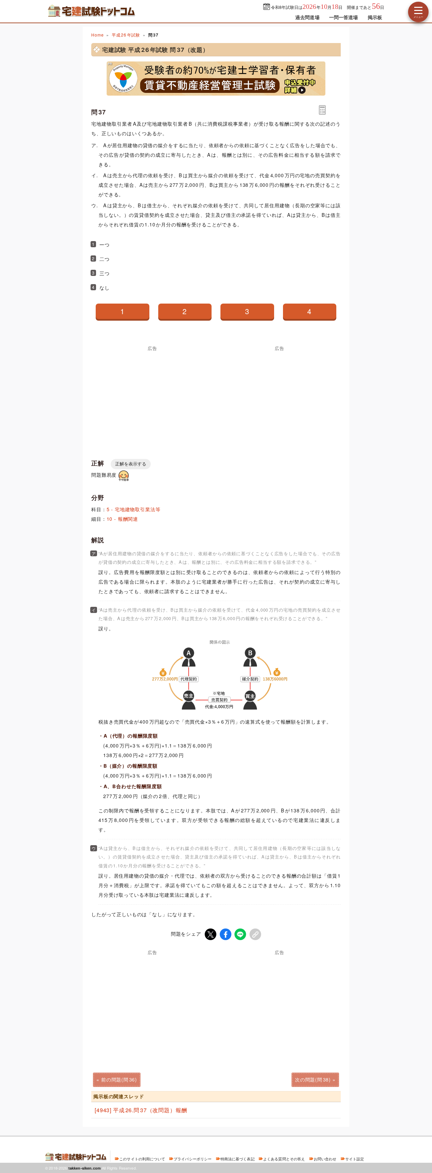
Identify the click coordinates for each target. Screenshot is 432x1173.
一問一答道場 (343, 17)
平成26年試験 (126, 35)
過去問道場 (307, 17)
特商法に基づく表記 (237, 1158)
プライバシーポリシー (193, 1158)
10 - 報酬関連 (122, 518)
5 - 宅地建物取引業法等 (134, 509)
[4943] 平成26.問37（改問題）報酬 (141, 1110)
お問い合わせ (325, 1158)
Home (97, 35)
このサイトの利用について (142, 1158)
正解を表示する (130, 463)
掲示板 (375, 17)
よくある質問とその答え (284, 1158)
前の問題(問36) (119, 1079)
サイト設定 (354, 1158)
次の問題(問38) (313, 1079)
